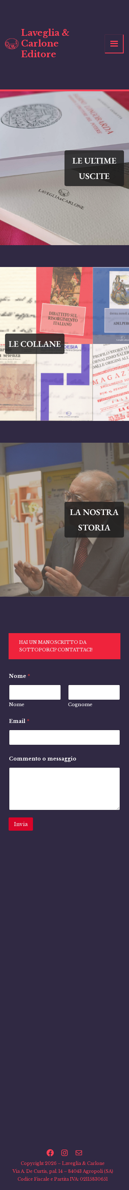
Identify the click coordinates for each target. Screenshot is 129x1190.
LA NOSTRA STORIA (94, 519)
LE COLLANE (35, 343)
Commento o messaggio (42, 759)
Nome (16, 705)
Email (19, 721)
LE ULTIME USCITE (94, 168)
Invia (21, 824)
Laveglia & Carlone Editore (45, 43)
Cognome (80, 705)
